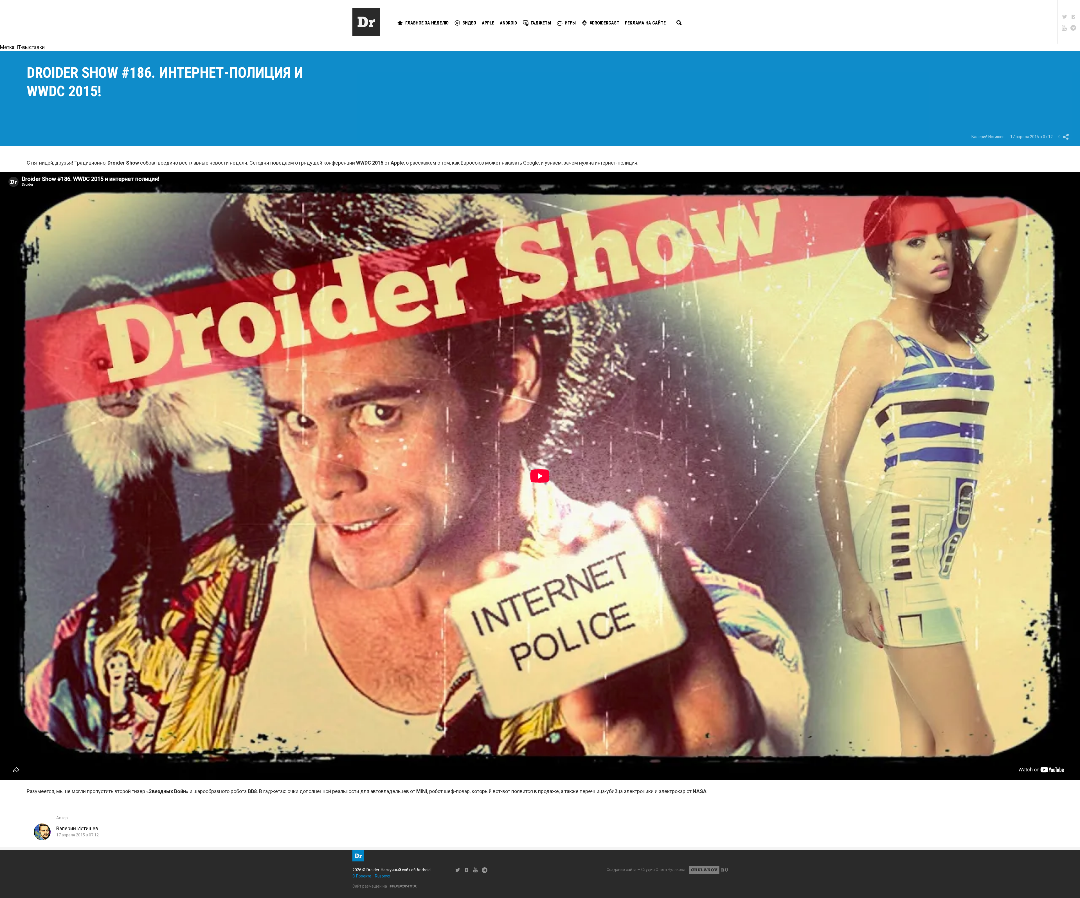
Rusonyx (382, 876)
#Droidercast (604, 23)
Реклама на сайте (645, 23)
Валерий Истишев (988, 136)
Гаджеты (541, 23)
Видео (469, 23)
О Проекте (361, 876)
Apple (488, 23)
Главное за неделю (427, 23)
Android (508, 23)
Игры (570, 23)
